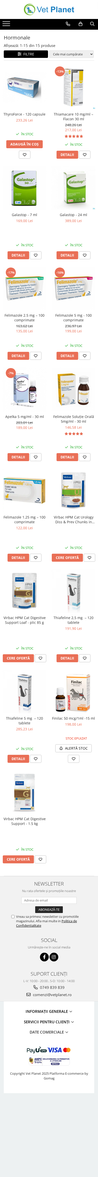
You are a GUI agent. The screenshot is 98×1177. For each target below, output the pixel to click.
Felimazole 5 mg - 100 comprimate (73, 317)
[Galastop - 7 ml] (24, 188)
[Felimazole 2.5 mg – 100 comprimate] (24, 288)
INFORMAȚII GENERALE (47, 1011)
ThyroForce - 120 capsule (24, 114)
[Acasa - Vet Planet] (49, 9)
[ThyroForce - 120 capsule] (24, 87)
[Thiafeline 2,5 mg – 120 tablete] (73, 591)
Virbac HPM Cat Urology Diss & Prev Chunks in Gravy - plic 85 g (73, 519)
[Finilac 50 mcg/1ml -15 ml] (73, 691)
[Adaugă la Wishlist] (24, 155)
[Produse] (7, 25)
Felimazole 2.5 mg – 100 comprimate (24, 317)
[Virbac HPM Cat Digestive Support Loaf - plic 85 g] (24, 591)
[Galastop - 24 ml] (73, 188)
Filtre (27, 54)
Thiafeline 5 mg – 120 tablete (24, 720)
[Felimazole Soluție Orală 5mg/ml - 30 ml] (73, 389)
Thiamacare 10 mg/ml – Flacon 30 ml (73, 116)
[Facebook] (44, 957)
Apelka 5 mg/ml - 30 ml (24, 416)
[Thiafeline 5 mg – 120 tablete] (24, 691)
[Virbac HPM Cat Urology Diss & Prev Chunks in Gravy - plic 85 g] (73, 490)
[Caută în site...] (92, 24)
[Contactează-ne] (68, 24)
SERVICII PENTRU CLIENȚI (47, 1021)
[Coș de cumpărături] (80, 24)
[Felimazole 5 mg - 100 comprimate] (73, 288)
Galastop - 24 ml (73, 214)
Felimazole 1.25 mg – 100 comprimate (24, 519)
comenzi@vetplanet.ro (52, 994)
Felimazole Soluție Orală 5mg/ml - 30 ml (73, 419)
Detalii (67, 154)
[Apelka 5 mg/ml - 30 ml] (24, 389)
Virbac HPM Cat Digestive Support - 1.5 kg (25, 821)
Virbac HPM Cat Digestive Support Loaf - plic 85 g (25, 620)
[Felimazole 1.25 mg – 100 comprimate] (24, 490)
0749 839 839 (52, 987)
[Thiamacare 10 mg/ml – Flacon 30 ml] (73, 87)
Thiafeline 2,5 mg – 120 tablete (73, 620)
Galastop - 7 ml (24, 214)
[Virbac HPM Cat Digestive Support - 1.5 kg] (24, 792)
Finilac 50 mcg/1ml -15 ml (73, 718)
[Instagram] (54, 957)
